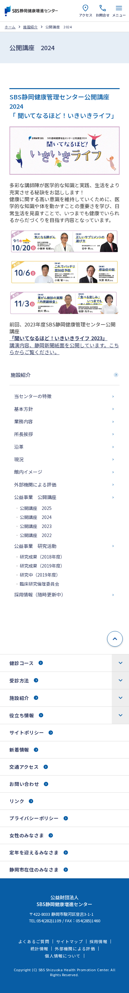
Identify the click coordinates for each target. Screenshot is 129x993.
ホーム (10, 27)
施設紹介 (30, 27)
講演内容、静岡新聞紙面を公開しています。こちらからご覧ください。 (64, 345)
